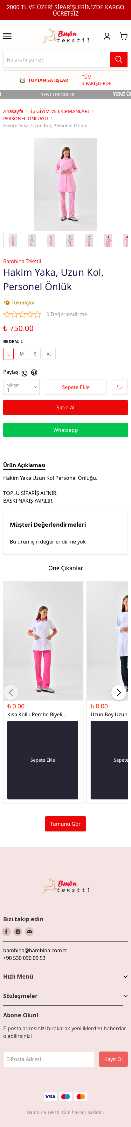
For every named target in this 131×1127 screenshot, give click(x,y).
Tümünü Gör (65, 823)
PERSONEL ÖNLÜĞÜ (25, 118)
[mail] (29, 931)
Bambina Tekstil (22, 261)
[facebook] (6, 931)
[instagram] (17, 931)
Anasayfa (13, 111)
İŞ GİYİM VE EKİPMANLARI (60, 111)
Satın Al (65, 407)
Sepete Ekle (76, 387)
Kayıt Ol (113, 1059)
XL (49, 354)
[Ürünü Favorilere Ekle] (120, 387)
